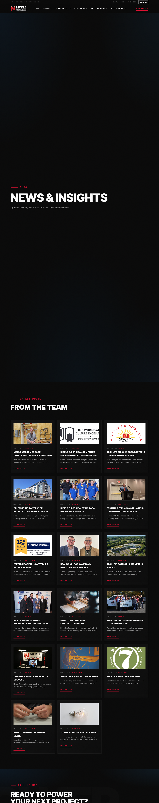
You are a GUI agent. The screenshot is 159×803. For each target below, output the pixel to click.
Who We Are (63, 8)
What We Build (98, 8)
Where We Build (119, 8)
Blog (122, 2)
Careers (141, 8)
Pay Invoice (131, 2)
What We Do (79, 8)
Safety (115, 2)
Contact (143, 2)
